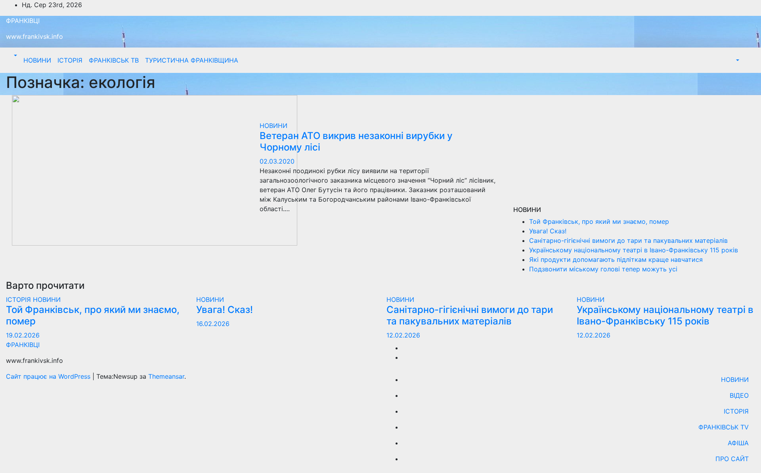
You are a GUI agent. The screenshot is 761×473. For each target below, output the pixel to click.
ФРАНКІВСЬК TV (723, 427)
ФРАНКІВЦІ (23, 21)
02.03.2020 (277, 161)
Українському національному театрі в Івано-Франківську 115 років (633, 250)
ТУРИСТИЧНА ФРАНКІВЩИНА (191, 60)
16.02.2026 (212, 324)
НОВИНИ (37, 60)
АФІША (738, 443)
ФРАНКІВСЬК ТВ (114, 60)
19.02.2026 (23, 335)
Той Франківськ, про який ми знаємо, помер (599, 221)
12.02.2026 (403, 335)
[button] (14, 55)
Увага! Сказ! (547, 231)
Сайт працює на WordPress (49, 376)
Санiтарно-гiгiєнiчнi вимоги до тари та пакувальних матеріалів (628, 240)
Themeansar (166, 376)
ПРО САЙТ (732, 459)
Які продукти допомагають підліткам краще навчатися (616, 259)
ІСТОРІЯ (69, 60)
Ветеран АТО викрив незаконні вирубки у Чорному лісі (356, 141)
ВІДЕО (739, 395)
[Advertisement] (634, 150)
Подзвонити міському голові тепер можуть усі (603, 269)
